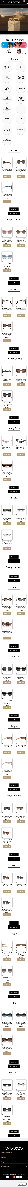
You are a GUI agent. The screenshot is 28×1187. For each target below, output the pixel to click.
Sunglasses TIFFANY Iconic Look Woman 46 (21, 1023)
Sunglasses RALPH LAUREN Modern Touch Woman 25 (21, 240)
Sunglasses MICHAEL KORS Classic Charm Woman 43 (21, 816)
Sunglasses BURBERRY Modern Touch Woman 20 (7, 702)
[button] (22, 1184)
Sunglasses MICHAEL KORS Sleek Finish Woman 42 (7, 841)
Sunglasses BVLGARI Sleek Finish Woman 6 (21, 747)
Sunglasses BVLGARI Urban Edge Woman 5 (7, 771)
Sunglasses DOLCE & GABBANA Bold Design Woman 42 (6, 404)
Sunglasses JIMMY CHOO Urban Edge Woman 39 (7, 474)
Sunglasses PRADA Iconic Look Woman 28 (21, 518)
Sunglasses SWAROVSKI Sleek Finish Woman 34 (21, 1093)
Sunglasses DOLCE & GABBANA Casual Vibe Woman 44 (7, 379)
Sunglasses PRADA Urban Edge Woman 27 (7, 543)
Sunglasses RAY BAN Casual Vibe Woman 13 (7, 195)
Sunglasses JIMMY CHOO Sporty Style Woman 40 (21, 449)
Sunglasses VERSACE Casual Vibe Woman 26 (21, 310)
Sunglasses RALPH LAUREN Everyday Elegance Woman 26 (7, 240)
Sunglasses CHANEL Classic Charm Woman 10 (7, 608)
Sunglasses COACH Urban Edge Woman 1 (6, 910)
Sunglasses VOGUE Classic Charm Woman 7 (7, 954)
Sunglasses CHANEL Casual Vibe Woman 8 (7, 632)
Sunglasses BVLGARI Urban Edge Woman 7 (7, 747)
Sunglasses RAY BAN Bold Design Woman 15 (7, 171)
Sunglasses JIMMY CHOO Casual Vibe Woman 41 (7, 449)
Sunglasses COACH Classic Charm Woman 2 (21, 886)
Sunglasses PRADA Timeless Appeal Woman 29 (7, 518)
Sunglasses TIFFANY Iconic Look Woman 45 (7, 1048)
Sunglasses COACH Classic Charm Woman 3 (7, 886)
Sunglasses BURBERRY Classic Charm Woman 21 (21, 677)
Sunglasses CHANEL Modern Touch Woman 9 (21, 608)
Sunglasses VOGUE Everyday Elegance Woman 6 (21, 954)
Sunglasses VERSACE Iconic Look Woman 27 (7, 310)
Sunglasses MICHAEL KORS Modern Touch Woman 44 (7, 816)
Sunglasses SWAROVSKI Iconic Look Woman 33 (7, 1118)
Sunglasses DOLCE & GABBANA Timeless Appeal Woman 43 (21, 379)
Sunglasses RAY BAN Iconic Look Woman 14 (21, 171)
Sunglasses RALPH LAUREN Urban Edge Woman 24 (7, 265)
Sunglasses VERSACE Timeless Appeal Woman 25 (7, 334)
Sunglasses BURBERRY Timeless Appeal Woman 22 (7, 677)
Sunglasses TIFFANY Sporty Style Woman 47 (7, 1023)
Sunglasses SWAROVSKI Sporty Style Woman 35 (7, 1093)
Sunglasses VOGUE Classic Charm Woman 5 (7, 979)
